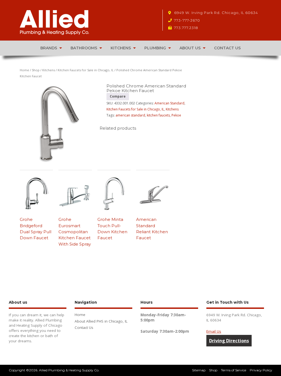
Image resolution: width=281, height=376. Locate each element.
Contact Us (84, 327)
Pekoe (176, 115)
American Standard (169, 103)
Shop (36, 70)
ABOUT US (190, 47)
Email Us (213, 331)
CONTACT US (227, 47)
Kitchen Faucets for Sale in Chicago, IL (86, 70)
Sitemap (199, 370)
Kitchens (48, 70)
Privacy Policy (261, 370)
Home (24, 70)
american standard (130, 115)
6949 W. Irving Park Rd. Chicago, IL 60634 (215, 12)
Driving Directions (229, 341)
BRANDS (48, 47)
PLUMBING (155, 47)
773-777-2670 (187, 20)
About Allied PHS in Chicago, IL (101, 321)
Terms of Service (233, 370)
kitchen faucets (158, 115)
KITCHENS (121, 47)
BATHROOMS (84, 47)
